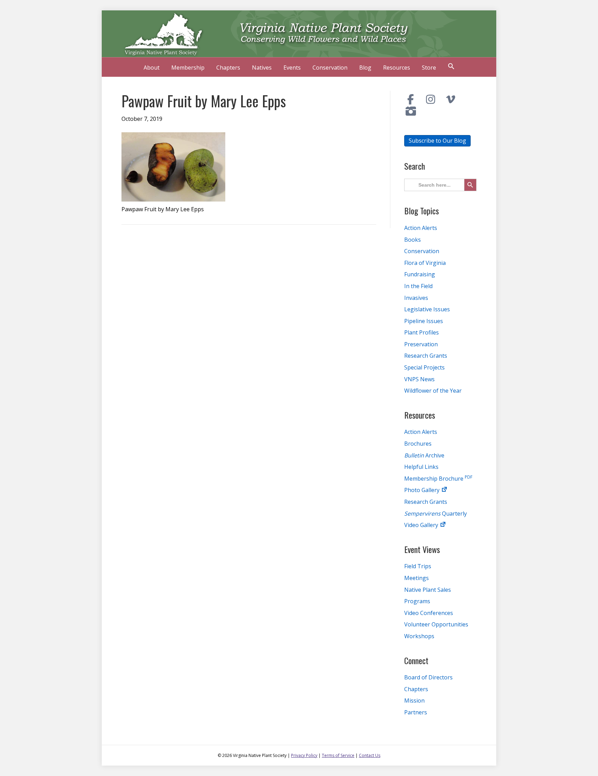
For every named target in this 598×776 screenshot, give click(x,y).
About (152, 67)
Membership (188, 67)
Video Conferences (428, 613)
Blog (365, 67)
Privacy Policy (304, 755)
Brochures (418, 443)
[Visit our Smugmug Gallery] (410, 111)
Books (412, 239)
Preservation (421, 344)
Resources (396, 67)
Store (429, 67)
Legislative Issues (427, 309)
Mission (414, 700)
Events (292, 67)
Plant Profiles (421, 332)
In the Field (418, 286)
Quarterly (435, 513)
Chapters (228, 67)
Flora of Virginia (425, 263)
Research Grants (425, 355)
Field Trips (417, 566)
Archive (424, 455)
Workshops (419, 636)
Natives (262, 67)
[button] (451, 67)
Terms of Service (338, 755)
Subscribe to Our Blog (437, 140)
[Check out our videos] (450, 99)
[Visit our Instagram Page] (430, 99)
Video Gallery (422, 525)
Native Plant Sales (427, 590)
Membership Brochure (438, 478)
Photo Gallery (422, 490)
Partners (415, 712)
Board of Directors (428, 677)
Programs (417, 601)
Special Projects (424, 367)
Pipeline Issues (423, 321)
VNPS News (419, 379)
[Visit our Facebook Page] (410, 99)
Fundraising (419, 274)
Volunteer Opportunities (436, 624)
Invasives (416, 298)
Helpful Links (421, 467)
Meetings (416, 578)
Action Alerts (420, 228)
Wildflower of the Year (433, 390)
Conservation (329, 67)
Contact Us (369, 755)
